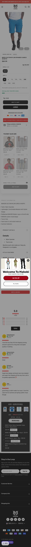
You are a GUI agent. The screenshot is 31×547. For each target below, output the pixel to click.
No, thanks (16, 283)
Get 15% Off (15, 278)
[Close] (28, 260)
